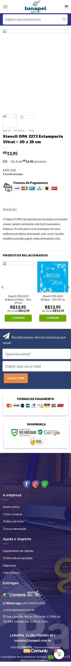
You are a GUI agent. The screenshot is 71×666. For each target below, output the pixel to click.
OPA (31, 130)
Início (7, 130)
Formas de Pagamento (30, 183)
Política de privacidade (18, 558)
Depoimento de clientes (18, 550)
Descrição (10, 209)
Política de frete (13, 521)
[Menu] (5, 7)
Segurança (9, 565)
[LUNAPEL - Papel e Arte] (35, 6)
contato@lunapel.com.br (19, 610)
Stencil (19, 130)
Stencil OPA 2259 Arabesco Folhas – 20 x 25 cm (18, 299)
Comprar (18, 318)
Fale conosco (11, 572)
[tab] (35, 209)
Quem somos (11, 506)
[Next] (62, 70)
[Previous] (8, 70)
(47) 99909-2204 (25, 603)
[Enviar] (64, 19)
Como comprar (13, 514)
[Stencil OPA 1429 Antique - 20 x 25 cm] (52, 276)
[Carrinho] (66, 6)
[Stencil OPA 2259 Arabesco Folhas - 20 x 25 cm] (18, 276)
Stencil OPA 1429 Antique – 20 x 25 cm (53, 298)
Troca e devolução (15, 528)
